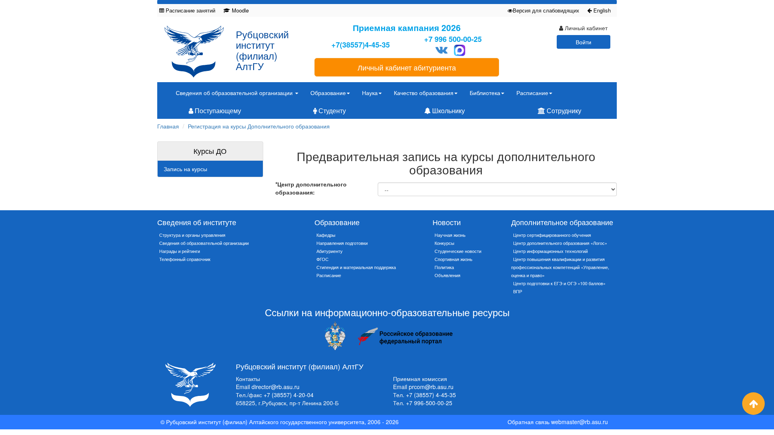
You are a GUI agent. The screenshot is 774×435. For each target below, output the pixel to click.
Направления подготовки (342, 243)
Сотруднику (563, 110)
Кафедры (325, 235)
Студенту (331, 110)
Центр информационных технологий (550, 251)
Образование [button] (328, 93)
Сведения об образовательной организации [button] (235, 93)
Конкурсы (444, 243)
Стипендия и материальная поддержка (356, 267)
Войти (583, 42)
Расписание (328, 275)
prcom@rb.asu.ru (431, 387)
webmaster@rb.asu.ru (579, 422)
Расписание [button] (532, 93)
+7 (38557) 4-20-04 (289, 395)
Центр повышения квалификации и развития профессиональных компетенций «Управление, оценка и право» (560, 267)
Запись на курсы (185, 169)
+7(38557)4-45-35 (360, 45)
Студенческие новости (458, 251)
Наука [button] (370, 93)
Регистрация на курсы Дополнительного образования (259, 126)
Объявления (447, 275)
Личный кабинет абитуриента (407, 67)
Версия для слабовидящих (546, 10)
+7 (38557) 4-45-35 (431, 395)
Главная (168, 126)
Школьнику (448, 110)
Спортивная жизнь (453, 259)
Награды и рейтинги (179, 251)
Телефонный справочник (184, 259)
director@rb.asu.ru (276, 387)
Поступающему (217, 110)
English (601, 10)
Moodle (239, 10)
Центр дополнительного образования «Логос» (560, 243)
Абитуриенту (329, 251)
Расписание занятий (189, 10)
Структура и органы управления (192, 235)
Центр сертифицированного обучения (552, 235)
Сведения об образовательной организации (204, 243)
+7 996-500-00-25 (429, 403)
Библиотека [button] (485, 93)
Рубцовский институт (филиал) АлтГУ (262, 50)
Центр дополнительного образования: (311, 188)
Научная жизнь (450, 235)
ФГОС (322, 259)
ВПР (517, 291)
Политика (444, 267)
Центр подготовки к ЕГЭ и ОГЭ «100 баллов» (559, 283)
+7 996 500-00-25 (453, 39)
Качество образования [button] (424, 93)
